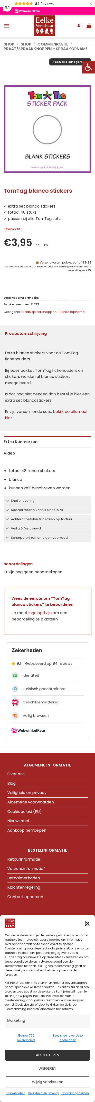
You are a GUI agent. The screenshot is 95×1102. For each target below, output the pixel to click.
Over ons (16, 774)
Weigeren (47, 1068)
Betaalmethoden (23, 878)
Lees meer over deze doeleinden (68, 1037)
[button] (88, 67)
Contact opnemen (75, 1093)
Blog (11, 783)
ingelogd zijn (40, 613)
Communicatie (53, 44)
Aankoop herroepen (26, 830)
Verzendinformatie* (26, 868)
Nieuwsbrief (18, 821)
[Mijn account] (79, 26)
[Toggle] (7, 501)
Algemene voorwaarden (30, 802)
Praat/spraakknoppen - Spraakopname (45, 49)
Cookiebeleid (16, 1093)
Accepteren (47, 1054)
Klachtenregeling (23, 887)
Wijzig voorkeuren (47, 1081)
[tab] (47, 441)
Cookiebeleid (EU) (24, 811)
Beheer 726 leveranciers (26, 1037)
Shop (9, 44)
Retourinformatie (23, 859)
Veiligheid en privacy (43, 1093)
